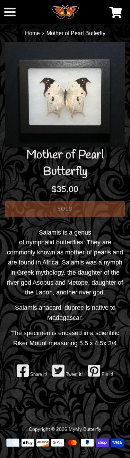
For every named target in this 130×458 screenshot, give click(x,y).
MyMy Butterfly (85, 429)
